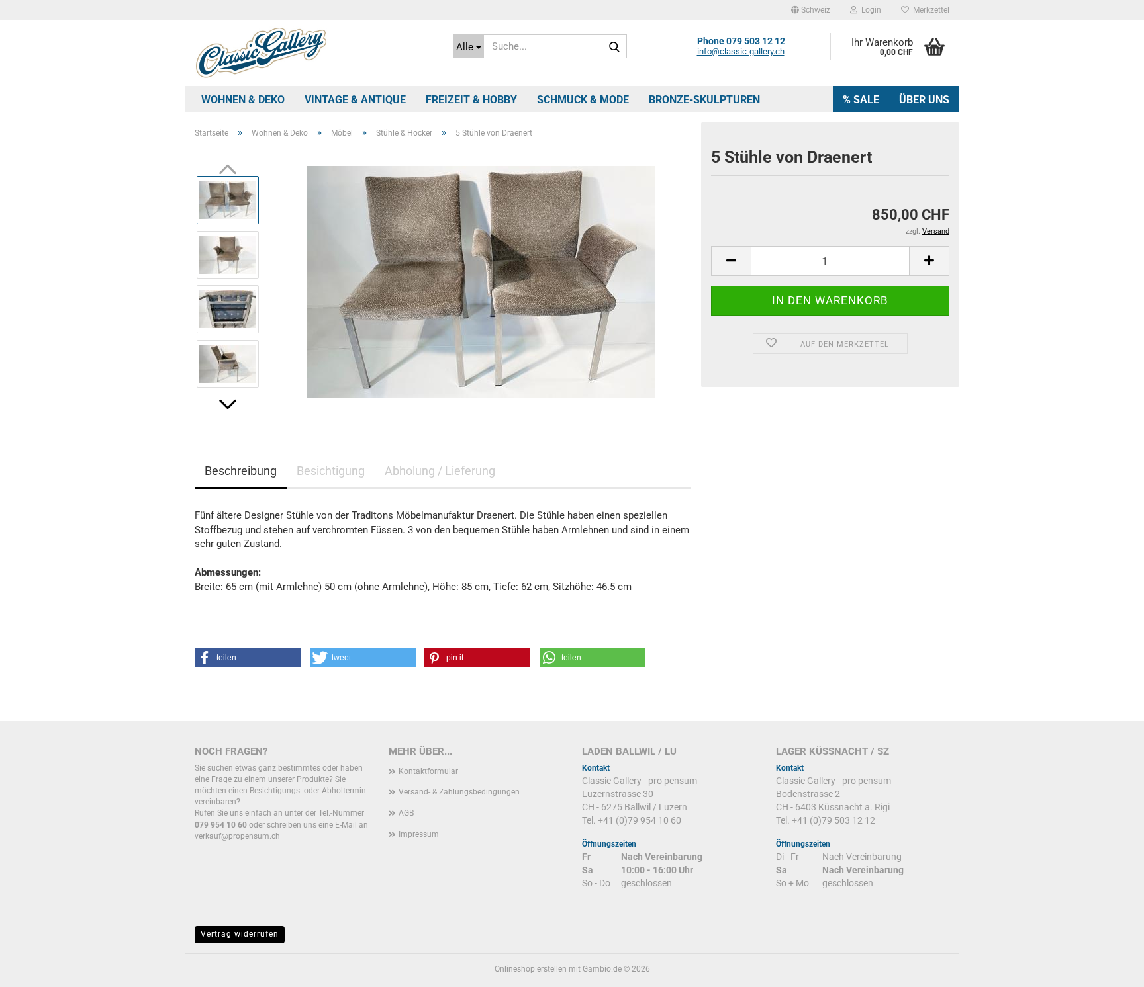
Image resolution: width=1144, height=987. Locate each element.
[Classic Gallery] (314, 53)
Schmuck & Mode (583, 99)
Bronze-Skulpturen (704, 99)
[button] (810, 10)
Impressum (419, 834)
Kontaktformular (428, 771)
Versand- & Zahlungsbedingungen (459, 791)
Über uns (924, 99)
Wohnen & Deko (243, 99)
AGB (406, 813)
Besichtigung (331, 471)
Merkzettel (929, 10)
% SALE (861, 99)
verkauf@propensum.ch (237, 836)
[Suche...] (614, 47)
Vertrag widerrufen (240, 934)
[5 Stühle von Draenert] (481, 281)
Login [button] (869, 10)
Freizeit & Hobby (471, 99)
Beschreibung (241, 471)
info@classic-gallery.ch (741, 51)
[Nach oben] (1107, 967)
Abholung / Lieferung (440, 471)
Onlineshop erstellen (531, 969)
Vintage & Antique (355, 99)
